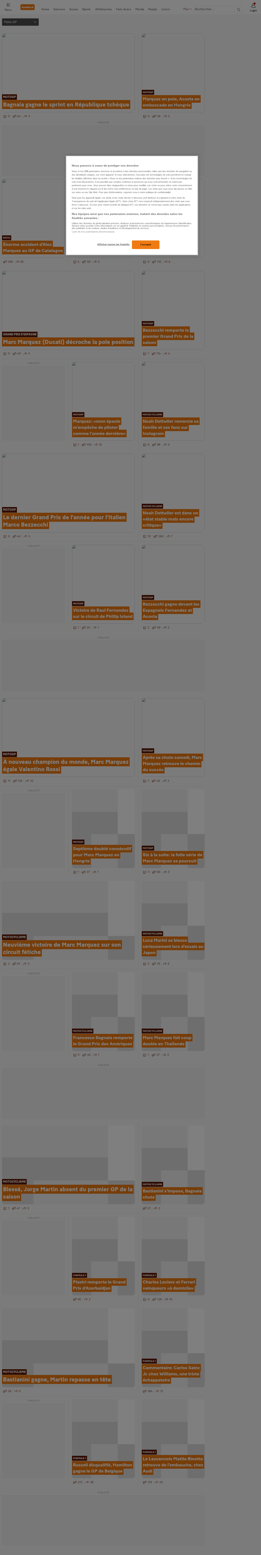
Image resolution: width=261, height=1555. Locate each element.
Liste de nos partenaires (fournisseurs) (93, 231)
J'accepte (145, 244)
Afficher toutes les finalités (113, 244)
